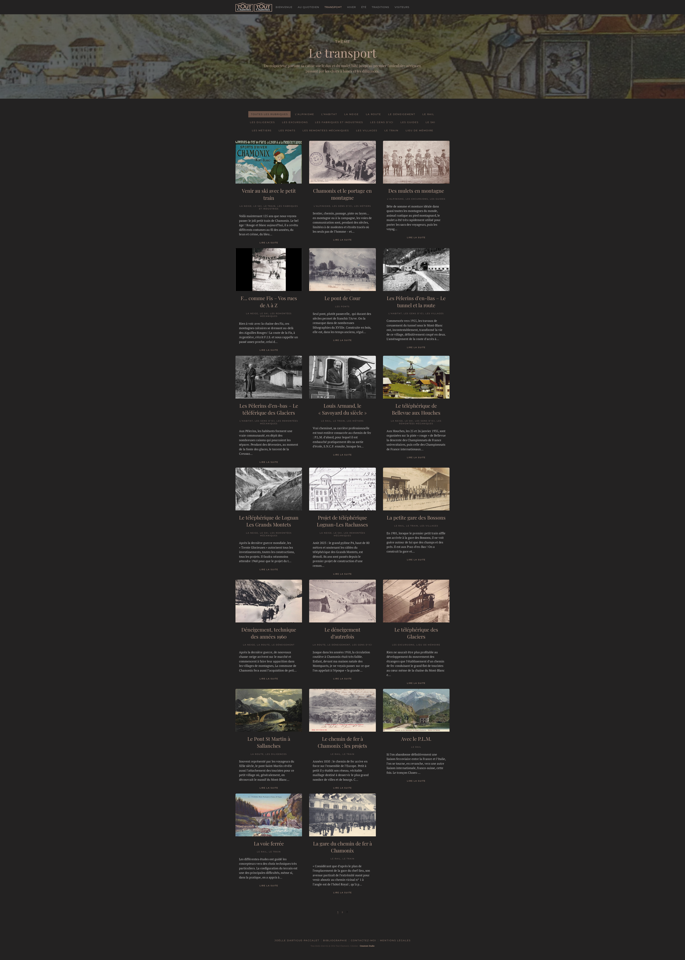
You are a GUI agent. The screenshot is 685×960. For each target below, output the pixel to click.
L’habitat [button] (329, 114)
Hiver (351, 7)
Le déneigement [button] (401, 114)
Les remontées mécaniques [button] (326, 130)
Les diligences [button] (262, 122)
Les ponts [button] (287, 130)
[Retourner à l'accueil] (253, 7)
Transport (333, 7)
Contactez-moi (363, 940)
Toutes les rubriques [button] (269, 114)
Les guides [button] (409, 122)
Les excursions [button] (295, 122)
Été (363, 7)
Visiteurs (402, 7)
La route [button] (373, 114)
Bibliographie (335, 940)
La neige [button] (351, 114)
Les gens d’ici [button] (381, 122)
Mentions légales (395, 940)
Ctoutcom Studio (367, 946)
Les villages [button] (366, 130)
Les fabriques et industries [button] (339, 122)
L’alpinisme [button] (304, 114)
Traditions (380, 7)
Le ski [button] (430, 122)
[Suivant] (347, 912)
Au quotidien (308, 7)
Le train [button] (391, 130)
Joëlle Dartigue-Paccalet (297, 940)
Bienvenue (284, 7)
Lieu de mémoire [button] (419, 130)
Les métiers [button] (262, 130)
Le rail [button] (428, 114)
